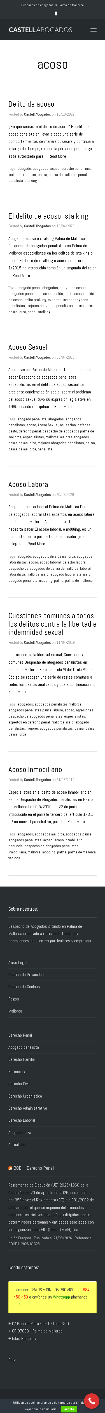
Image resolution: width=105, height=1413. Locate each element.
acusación (68, 425)
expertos (55, 299)
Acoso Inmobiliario (35, 769)
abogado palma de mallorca (54, 556)
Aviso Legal (17, 962)
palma (42, 174)
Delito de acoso (31, 104)
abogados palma (79, 834)
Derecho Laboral (21, 1120)
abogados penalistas (24, 293)
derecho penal (72, 168)
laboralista (16, 574)
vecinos (14, 858)
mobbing (45, 580)
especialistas (33, 437)
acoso (55, 168)
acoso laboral (50, 562)
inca (88, 168)
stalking (31, 180)
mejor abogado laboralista (61, 574)
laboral (85, 568)
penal (82, 174)
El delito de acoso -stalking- (49, 216)
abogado (24, 168)
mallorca (14, 174)
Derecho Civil (18, 1084)
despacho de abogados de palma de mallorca (43, 568)
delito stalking (35, 299)
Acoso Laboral (29, 484)
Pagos (13, 999)
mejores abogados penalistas (50, 305)
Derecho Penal (20, 1035)
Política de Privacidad (26, 974)
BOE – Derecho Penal (33, 1168)
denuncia (15, 846)
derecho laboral (74, 562)
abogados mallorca (49, 834)
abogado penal (29, 287)
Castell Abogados (37, 114)
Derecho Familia (21, 1059)
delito (58, 293)
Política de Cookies (24, 987)
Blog (12, 1360)
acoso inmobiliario (68, 840)
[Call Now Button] (91, 1401)
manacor (29, 174)
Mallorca (15, 1011)
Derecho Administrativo (27, 1108)
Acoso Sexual (28, 347)
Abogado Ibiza (19, 1132)
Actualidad (16, 1145)
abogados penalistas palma (30, 710)
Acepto (69, 1409)
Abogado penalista (23, 1047)
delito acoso (74, 293)
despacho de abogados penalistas (35, 716)
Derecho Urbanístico (25, 1096)
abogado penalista (31, 419)
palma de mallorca (62, 174)
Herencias (16, 1072)
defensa (84, 425)
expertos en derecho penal (29, 722)
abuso (58, 710)
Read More (57, 156)
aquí (16, 1304)
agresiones (85, 710)
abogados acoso (73, 287)
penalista (15, 180)
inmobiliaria (17, 852)
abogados (40, 168)
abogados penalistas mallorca (58, 704)
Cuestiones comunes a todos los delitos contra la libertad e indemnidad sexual (52, 624)
